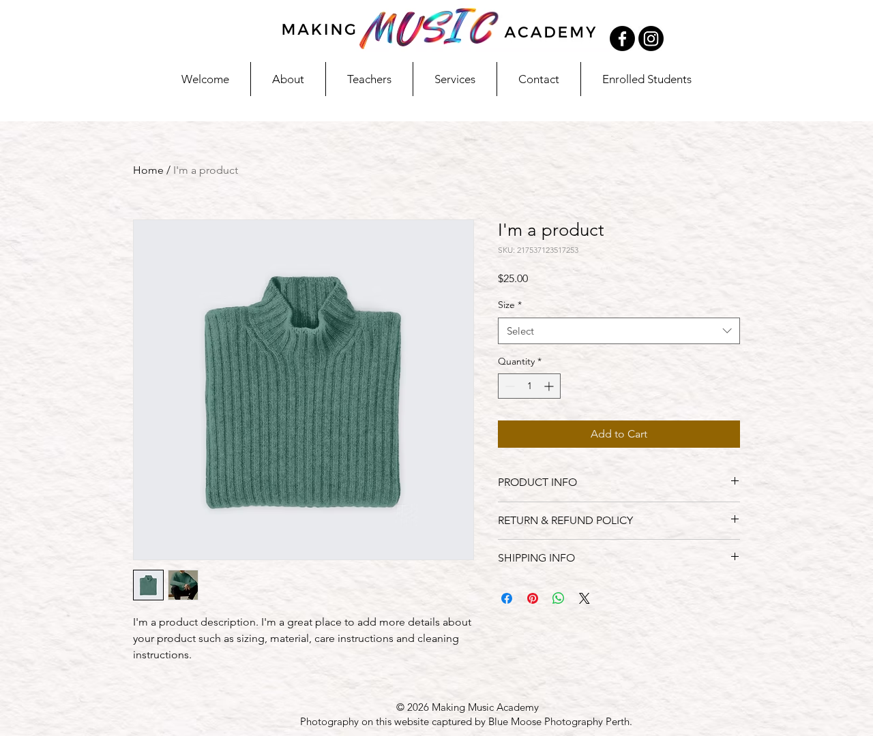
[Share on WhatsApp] (558, 598)
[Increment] (550, 386)
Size (510, 304)
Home (148, 170)
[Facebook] (622, 38)
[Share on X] (584, 598)
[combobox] (619, 331)
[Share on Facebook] (507, 598)
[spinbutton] (529, 386)
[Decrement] (508, 386)
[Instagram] (651, 38)
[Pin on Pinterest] (532, 598)
